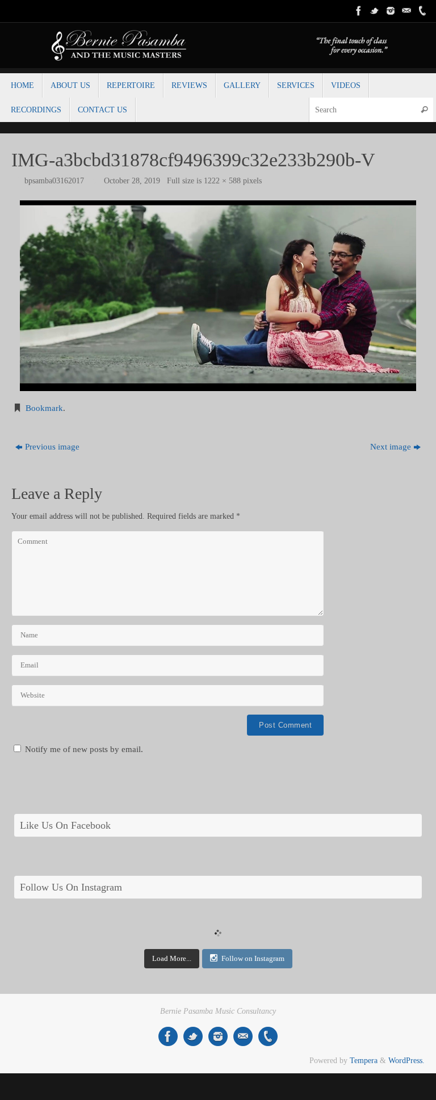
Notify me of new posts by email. (84, 749)
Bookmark (44, 408)
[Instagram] (391, 11)
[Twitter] (375, 11)
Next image (390, 446)
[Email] (406, 11)
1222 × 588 (222, 181)
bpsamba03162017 (54, 181)
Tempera (364, 1060)
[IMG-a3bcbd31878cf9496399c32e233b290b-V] (218, 295)
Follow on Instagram (252, 958)
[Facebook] (359, 11)
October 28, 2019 (132, 181)
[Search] (424, 110)
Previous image (52, 446)
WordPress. (406, 1060)
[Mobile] (422, 11)
